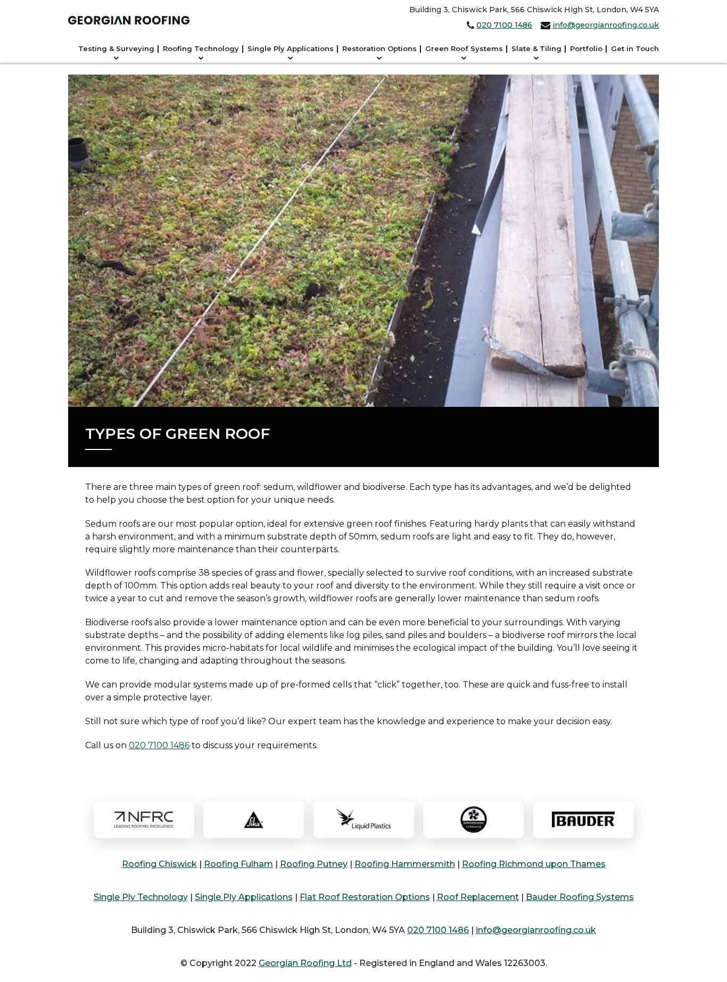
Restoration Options (379, 48)
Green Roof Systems (464, 48)
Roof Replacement (478, 897)
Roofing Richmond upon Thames (534, 864)
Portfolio (586, 48)
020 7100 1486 (504, 25)
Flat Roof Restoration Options (365, 897)
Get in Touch (635, 48)
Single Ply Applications (290, 48)
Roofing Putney (314, 864)
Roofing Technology (201, 48)
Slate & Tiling (536, 48)
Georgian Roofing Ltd (305, 963)
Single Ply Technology (141, 897)
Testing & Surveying (116, 48)
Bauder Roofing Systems (580, 897)
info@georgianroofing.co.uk (605, 25)
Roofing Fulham (238, 864)
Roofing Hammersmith (404, 864)
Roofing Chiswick (159, 864)
